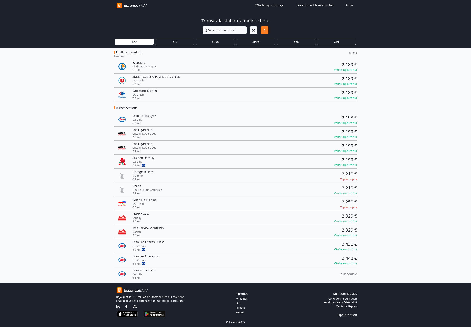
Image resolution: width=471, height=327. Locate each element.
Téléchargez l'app (267, 5)
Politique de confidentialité (340, 302)
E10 (174, 42)
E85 (296, 42)
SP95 (215, 42)
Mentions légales (346, 306)
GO (134, 42)
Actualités (242, 298)
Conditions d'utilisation (342, 298)
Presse (240, 312)
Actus (349, 5)
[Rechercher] (264, 30)
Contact (240, 307)
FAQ (238, 303)
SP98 (255, 42)
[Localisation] (253, 30)
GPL (336, 42)
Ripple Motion (347, 315)
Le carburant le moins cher (315, 5)
